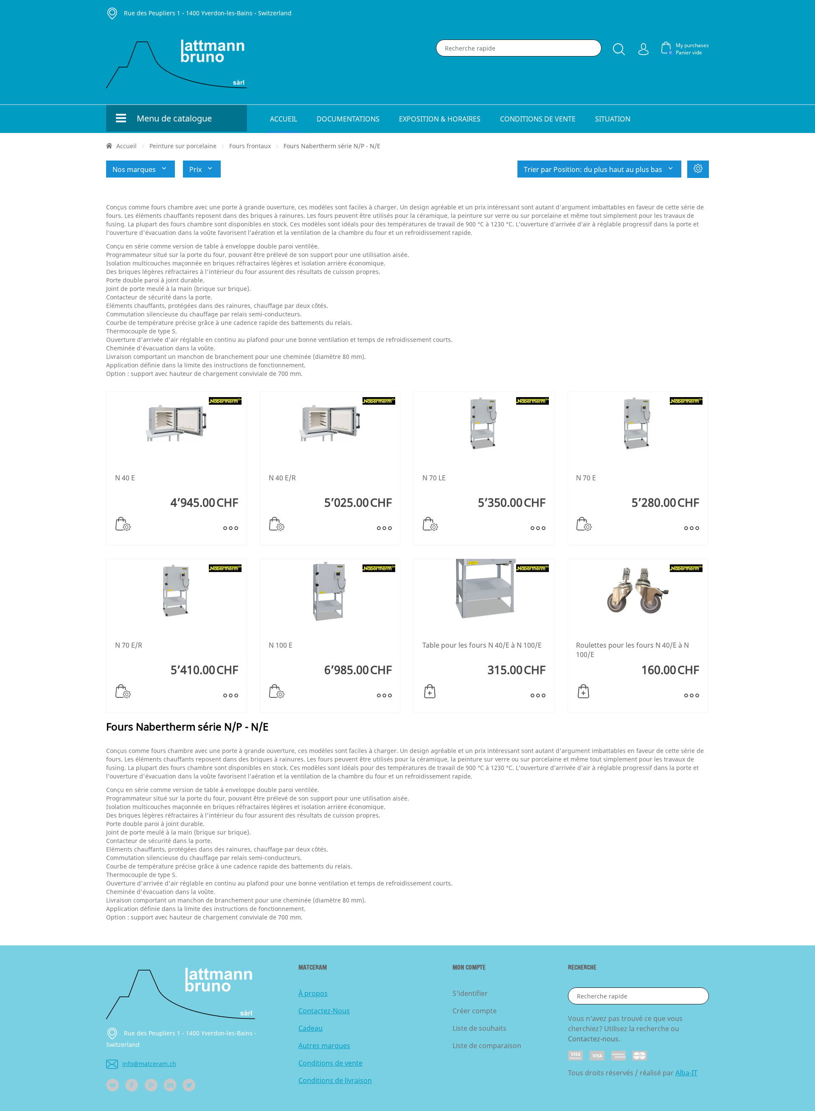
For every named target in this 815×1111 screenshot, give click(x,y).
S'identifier (470, 993)
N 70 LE (434, 477)
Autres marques (324, 1045)
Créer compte (474, 1010)
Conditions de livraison (335, 1080)
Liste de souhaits (479, 1028)
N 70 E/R (128, 645)
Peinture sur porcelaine (182, 146)
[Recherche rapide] (619, 48)
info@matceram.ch (149, 1064)
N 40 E (125, 477)
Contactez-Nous (324, 1010)
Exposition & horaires (440, 119)
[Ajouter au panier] (429, 691)
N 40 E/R (282, 477)
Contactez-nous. (594, 1038)
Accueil (283, 119)
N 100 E (280, 645)
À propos (313, 993)
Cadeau (310, 1028)
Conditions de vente (538, 119)
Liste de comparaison (486, 1045)
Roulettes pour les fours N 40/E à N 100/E (632, 649)
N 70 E (586, 477)
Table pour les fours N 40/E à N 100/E (482, 645)
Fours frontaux (250, 146)
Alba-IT (686, 1072)
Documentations (348, 119)
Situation (612, 119)
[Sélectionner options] (123, 524)
